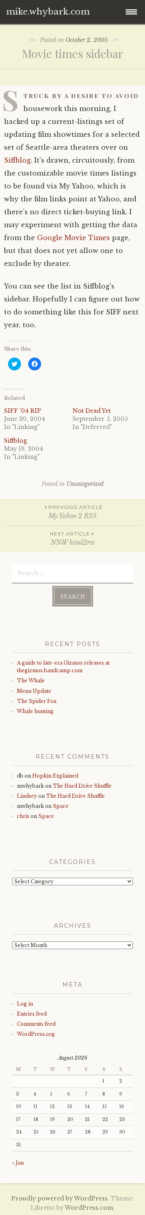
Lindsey (27, 796)
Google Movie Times (73, 238)
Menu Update (34, 691)
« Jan (18, 1163)
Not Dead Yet (91, 410)
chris (23, 816)
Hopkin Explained (55, 776)
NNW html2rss (72, 538)
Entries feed (32, 1014)
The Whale (31, 681)
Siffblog (17, 160)
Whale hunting (35, 711)
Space (60, 806)
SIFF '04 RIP (22, 410)
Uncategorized (85, 483)
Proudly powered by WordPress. (60, 1198)
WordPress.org (36, 1034)
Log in (25, 1004)
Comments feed (36, 1024)
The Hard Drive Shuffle (82, 786)
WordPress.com (89, 1207)
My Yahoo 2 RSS (75, 512)
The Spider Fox (36, 701)
